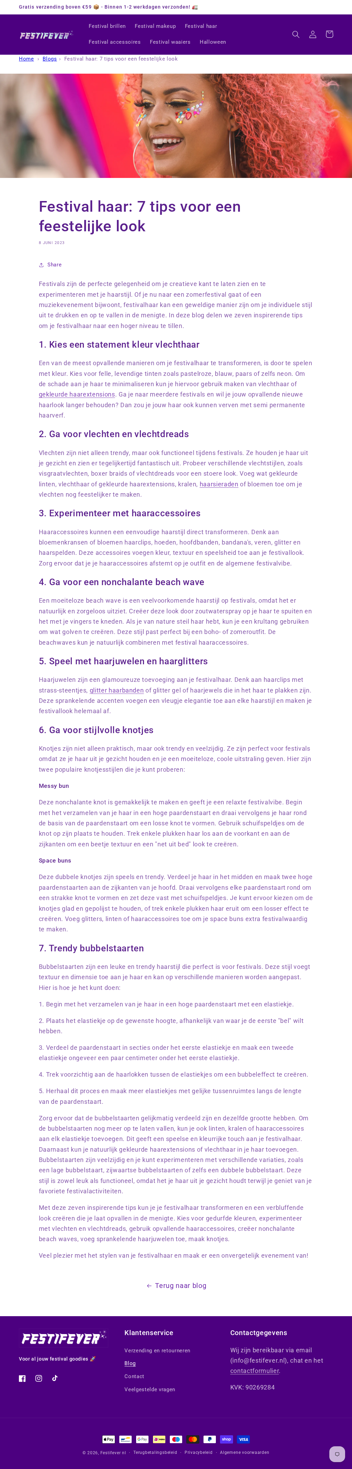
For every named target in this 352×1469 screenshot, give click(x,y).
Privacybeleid (199, 1452)
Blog (130, 1363)
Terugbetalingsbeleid (155, 1452)
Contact (134, 1376)
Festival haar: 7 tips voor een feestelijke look (121, 59)
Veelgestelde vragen (149, 1389)
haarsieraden (219, 484)
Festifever (110, 1452)
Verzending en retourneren (157, 1351)
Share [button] (54, 265)
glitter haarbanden (117, 690)
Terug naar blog (180, 1286)
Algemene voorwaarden (244, 1452)
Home (26, 59)
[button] (296, 34)
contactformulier (254, 1370)
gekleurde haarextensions (77, 394)
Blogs (50, 59)
